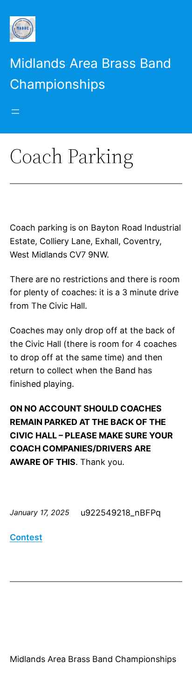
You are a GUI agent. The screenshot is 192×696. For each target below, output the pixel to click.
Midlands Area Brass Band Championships (93, 659)
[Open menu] (15, 111)
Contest (26, 537)
